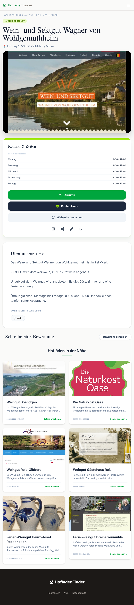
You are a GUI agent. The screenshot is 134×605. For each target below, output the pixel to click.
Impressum (54, 592)
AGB (66, 592)
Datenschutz (79, 592)
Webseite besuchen (70, 217)
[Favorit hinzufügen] (81, 229)
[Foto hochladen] (53, 229)
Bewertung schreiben (115, 336)
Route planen (69, 206)
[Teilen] (62, 229)
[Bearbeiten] (72, 229)
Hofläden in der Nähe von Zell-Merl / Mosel (31, 15)
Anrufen (69, 195)
